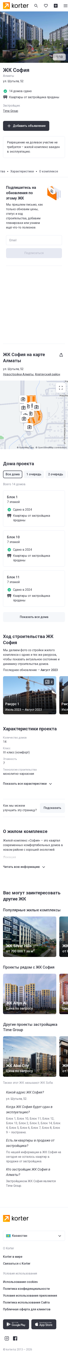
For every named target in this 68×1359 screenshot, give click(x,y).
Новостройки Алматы (18, 374)
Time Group (10, 111)
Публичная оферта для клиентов (26, 1309)
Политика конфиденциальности (26, 1289)
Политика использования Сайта (26, 1302)
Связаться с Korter (16, 1263)
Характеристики (22, 171)
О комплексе (48, 171)
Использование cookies (20, 1282)
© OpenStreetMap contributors (51, 447)
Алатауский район (47, 374)
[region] (34, 415)
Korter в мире (12, 1256)
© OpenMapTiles (25, 447)
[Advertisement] (34, 304)
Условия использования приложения (30, 1295)
